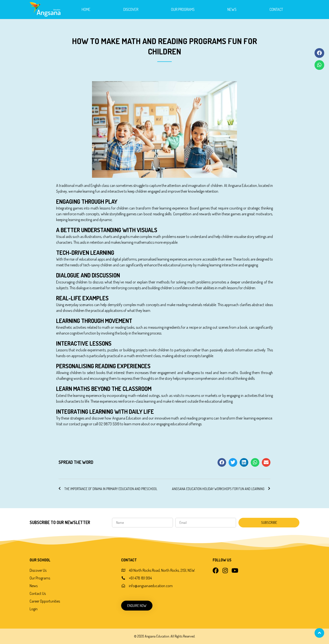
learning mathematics (137, 242)
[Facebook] (216, 570)
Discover (130, 9)
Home (86, 9)
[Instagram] (225, 570)
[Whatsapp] (319, 65)
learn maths (229, 372)
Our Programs (183, 9)
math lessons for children (236, 287)
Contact (276, 9)
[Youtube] (235, 570)
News (232, 9)
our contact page (75, 423)
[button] (221, 462)
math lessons (100, 208)
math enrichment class (144, 355)
